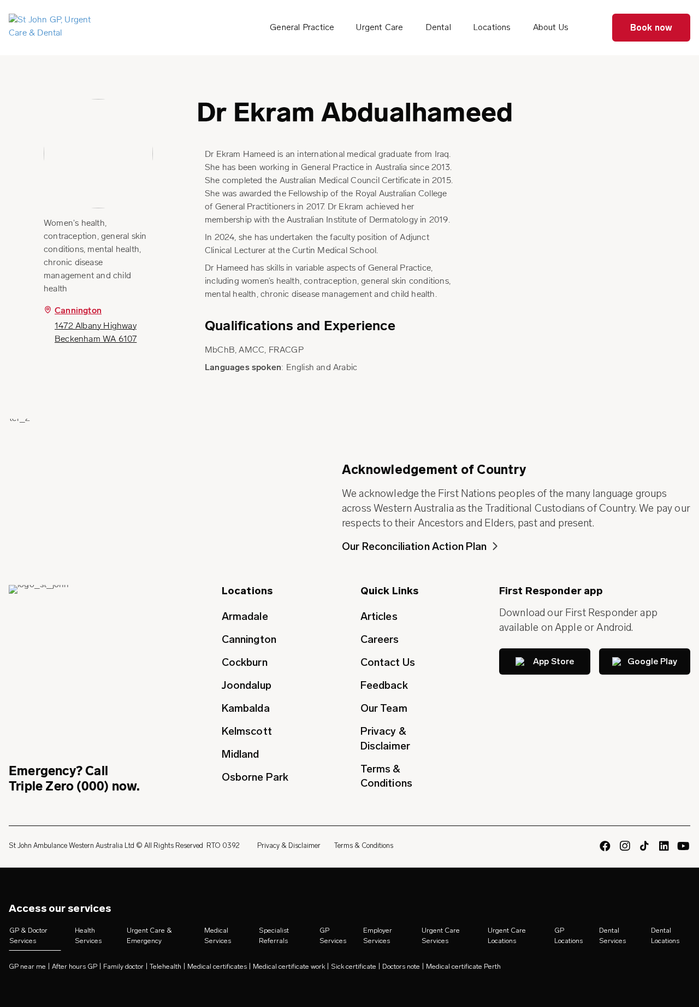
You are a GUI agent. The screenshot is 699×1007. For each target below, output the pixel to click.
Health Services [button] (88, 935)
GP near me (27, 967)
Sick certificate (353, 967)
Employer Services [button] (377, 935)
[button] (544, 661)
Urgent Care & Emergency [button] (149, 935)
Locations (492, 27)
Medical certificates (217, 967)
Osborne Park (255, 777)
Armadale (245, 616)
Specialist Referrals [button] (274, 935)
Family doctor (123, 967)
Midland (240, 754)
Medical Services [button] (217, 935)
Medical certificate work (289, 967)
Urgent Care (379, 27)
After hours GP (74, 967)
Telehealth (165, 967)
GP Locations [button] (568, 935)
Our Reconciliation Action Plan (414, 546)
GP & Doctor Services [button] (28, 935)
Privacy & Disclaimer (385, 738)
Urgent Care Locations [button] (507, 935)
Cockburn (245, 662)
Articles (379, 616)
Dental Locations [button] (665, 935)
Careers (379, 639)
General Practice (302, 27)
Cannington (78, 311)
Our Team (383, 708)
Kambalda (246, 708)
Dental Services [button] (612, 935)
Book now (651, 27)
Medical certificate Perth (463, 967)
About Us (551, 27)
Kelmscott (247, 731)
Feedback (384, 685)
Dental (438, 27)
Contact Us (387, 662)
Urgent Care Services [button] (441, 935)
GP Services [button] (332, 935)
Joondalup (246, 685)
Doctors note (401, 967)
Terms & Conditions (386, 776)
